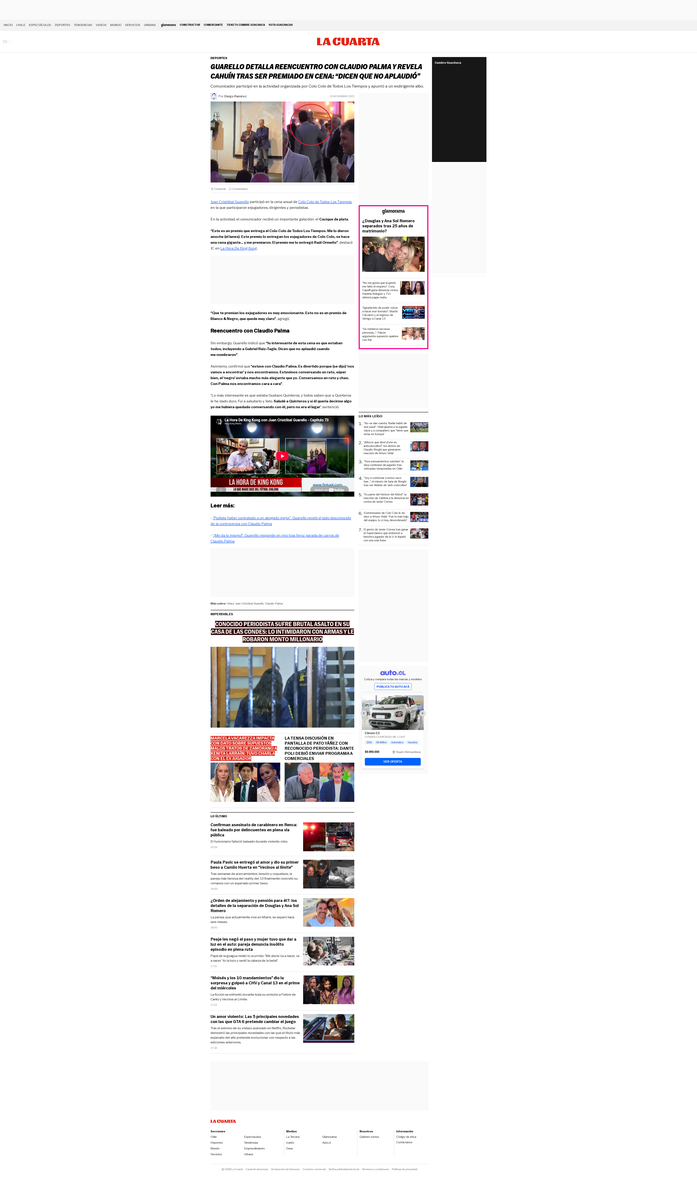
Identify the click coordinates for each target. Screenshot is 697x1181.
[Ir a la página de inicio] (348, 41)
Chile (20, 25)
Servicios (132, 25)
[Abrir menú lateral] (6, 41)
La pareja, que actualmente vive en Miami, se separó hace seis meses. (252, 919)
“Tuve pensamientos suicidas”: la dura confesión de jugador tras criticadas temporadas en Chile (384, 465)
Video (230, 603)
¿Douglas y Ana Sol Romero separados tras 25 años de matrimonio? (388, 226)
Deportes (62, 25)
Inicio (8, 25)
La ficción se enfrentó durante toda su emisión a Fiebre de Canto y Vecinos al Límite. (253, 997)
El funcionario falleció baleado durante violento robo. (249, 841)
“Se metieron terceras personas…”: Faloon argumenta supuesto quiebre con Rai (380, 334)
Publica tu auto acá (393, 687)
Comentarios (240, 189)
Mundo (115, 25)
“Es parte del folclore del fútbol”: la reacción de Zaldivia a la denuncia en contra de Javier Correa (386, 498)
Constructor (190, 25)
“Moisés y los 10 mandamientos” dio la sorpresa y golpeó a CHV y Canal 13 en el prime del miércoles (255, 983)
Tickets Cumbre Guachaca (246, 25)
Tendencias (83, 25)
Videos (101, 25)
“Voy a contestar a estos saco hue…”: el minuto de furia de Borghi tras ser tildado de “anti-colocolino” (385, 481)
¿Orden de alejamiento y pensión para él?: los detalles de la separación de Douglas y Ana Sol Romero (255, 905)
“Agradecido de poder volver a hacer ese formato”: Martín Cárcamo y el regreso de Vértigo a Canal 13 (380, 313)
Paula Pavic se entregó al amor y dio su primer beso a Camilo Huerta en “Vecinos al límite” (255, 865)
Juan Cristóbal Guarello (230, 201)
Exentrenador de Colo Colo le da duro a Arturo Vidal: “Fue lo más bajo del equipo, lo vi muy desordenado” (386, 516)
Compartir (220, 189)
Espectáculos (40, 25)
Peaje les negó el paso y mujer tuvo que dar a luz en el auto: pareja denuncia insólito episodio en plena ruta (253, 944)
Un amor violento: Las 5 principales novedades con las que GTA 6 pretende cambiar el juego (255, 1019)
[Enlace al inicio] (393, 212)
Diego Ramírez (235, 96)
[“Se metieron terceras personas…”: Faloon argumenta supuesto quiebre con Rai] (413, 334)
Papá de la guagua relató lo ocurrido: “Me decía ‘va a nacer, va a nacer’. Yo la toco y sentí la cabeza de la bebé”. (255, 958)
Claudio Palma (274, 603)
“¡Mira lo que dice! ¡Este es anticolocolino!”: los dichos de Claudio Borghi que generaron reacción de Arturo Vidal (382, 448)
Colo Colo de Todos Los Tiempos (325, 201)
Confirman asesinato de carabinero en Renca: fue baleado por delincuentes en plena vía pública (254, 830)
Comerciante (213, 25)
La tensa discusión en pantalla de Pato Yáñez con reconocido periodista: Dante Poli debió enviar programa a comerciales (319, 748)
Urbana (150, 25)
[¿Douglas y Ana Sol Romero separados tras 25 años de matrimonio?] (393, 255)
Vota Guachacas (281, 25)
